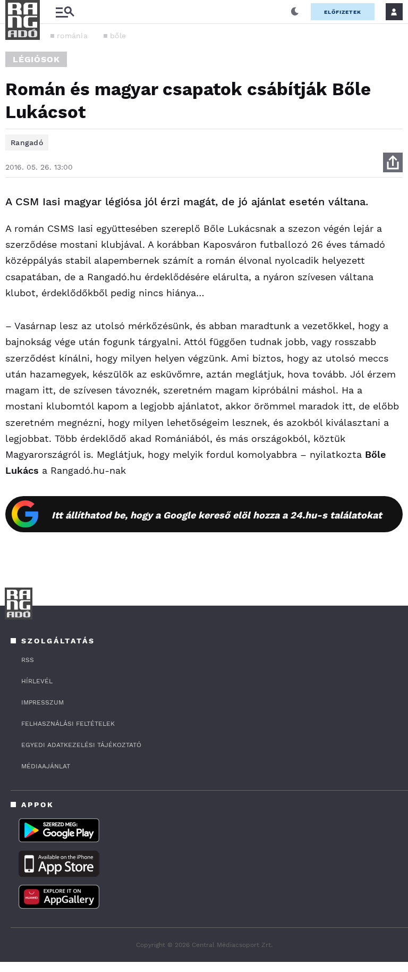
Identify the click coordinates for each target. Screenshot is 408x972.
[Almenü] (64, 12)
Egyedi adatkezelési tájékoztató (81, 745)
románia (72, 35)
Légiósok (36, 59)
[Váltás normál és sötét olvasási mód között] (294, 11)
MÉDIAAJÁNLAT (45, 766)
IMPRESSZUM (42, 702)
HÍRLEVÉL (37, 681)
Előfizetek (342, 12)
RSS (27, 660)
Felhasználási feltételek (68, 723)
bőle (118, 35)
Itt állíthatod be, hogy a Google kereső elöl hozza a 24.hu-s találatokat (217, 515)
